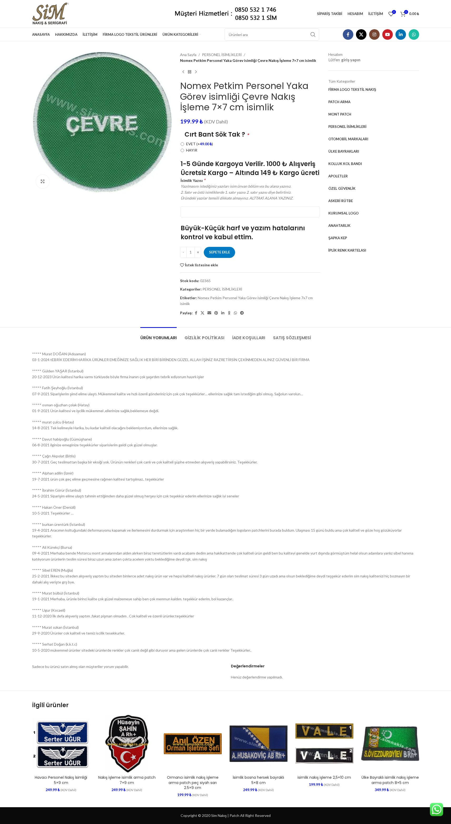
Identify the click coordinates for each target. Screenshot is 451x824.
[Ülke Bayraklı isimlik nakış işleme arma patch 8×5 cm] (390, 744)
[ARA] (313, 34)
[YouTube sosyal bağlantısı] (387, 34)
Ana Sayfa (188, 54)
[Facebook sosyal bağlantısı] (348, 34)
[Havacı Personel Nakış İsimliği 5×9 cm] (61, 744)
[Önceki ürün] (183, 72)
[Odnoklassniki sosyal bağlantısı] (229, 313)
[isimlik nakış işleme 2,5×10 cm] (324, 744)
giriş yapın (350, 59)
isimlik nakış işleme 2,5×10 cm (324, 777)
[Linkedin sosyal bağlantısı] (400, 34)
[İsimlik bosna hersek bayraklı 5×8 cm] (259, 744)
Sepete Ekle (219, 252)
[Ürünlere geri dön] (189, 72)
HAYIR (191, 150)
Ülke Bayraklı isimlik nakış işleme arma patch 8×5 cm (390, 780)
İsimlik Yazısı (193, 180)
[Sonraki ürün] (196, 72)
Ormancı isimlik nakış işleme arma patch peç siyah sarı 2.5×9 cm (193, 782)
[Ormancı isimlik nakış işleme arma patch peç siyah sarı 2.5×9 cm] (193, 744)
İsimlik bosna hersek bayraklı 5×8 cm (258, 780)
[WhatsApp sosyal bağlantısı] (414, 34)
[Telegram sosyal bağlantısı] (242, 313)
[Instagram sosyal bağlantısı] (374, 34)
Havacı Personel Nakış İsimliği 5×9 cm (61, 780)
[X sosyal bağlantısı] (361, 34)
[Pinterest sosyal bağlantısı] (216, 313)
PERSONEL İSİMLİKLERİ (222, 54)
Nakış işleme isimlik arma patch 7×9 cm (127, 780)
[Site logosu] (52, 13)
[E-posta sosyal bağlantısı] (209, 313)
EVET (199, 144)
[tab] (158, 335)
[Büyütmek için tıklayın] (42, 181)
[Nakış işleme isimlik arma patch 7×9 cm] (127, 744)
